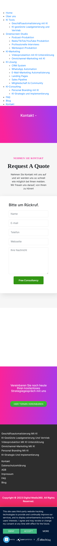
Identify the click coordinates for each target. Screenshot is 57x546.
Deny (11, 531)
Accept (28, 531)
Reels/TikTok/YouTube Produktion (30, 40)
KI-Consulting (13, 86)
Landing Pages (20, 76)
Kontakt (10, 104)
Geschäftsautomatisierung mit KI (30, 23)
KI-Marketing (13, 51)
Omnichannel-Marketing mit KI (28, 58)
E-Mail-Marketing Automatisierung (31, 72)
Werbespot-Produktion (24, 47)
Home (9, 12)
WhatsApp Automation (24, 69)
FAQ (8, 97)
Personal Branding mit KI (25, 90)
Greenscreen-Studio (17, 33)
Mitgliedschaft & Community (27, 83)
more (46, 531)
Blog (8, 100)
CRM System (19, 65)
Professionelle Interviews (25, 44)
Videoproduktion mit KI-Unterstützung (33, 54)
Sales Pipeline (19, 79)
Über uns (11, 16)
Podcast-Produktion (23, 37)
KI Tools (10, 19)
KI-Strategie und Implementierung (30, 93)
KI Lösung (11, 61)
